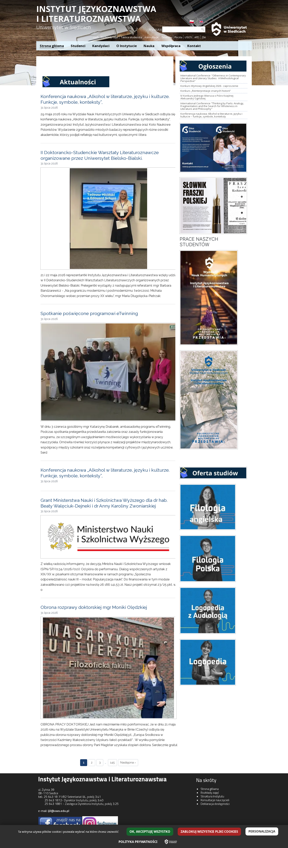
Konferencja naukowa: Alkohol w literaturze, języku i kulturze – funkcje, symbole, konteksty (211, 115)
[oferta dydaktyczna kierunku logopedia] (208, 662)
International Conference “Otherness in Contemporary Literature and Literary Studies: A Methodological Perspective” (213, 78)
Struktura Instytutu (212, 796)
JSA (204, 37)
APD (196, 37)
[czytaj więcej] (214, 147)
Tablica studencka (131, 37)
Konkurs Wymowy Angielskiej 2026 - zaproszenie (209, 86)
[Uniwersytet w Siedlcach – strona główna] (171, 841)
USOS (188, 37)
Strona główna (210, 789)
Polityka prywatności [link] (138, 842)
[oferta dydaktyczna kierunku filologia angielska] (208, 507)
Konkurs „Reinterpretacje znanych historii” (205, 91)
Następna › (128, 762)
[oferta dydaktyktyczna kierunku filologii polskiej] (208, 558)
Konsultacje (152, 37)
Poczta (178, 37)
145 (112, 762)
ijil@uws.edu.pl (58, 810)
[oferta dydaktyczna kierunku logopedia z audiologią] (208, 610)
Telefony (167, 37)
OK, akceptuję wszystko (150, 831)
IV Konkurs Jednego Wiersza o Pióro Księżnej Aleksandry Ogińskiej (206, 97)
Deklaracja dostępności (215, 804)
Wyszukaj (155, 29)
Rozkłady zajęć (109, 37)
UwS (95, 37)
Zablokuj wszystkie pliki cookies (209, 831)
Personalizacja (261, 831)
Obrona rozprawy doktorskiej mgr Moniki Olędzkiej (94, 607)
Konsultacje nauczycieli (215, 800)
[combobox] (183, 29)
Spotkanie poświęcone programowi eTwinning (89, 313)
